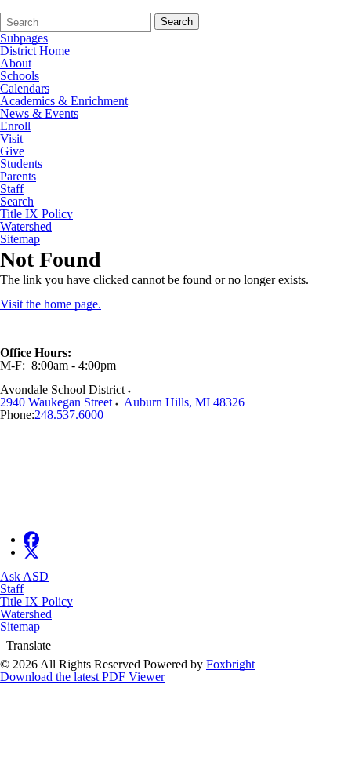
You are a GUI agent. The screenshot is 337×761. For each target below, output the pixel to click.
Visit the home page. (50, 304)
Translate (28, 645)
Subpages (24, 38)
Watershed (26, 226)
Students (21, 164)
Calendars (24, 88)
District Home (35, 51)
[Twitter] (31, 552)
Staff (12, 189)
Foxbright (230, 664)
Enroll (15, 126)
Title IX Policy (36, 214)
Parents (18, 176)
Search (177, 21)
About (15, 63)
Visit (11, 139)
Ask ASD (24, 576)
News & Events (39, 113)
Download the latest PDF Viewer (82, 676)
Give (12, 151)
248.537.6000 (68, 414)
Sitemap (20, 239)
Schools (19, 76)
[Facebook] (31, 539)
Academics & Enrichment (64, 101)
